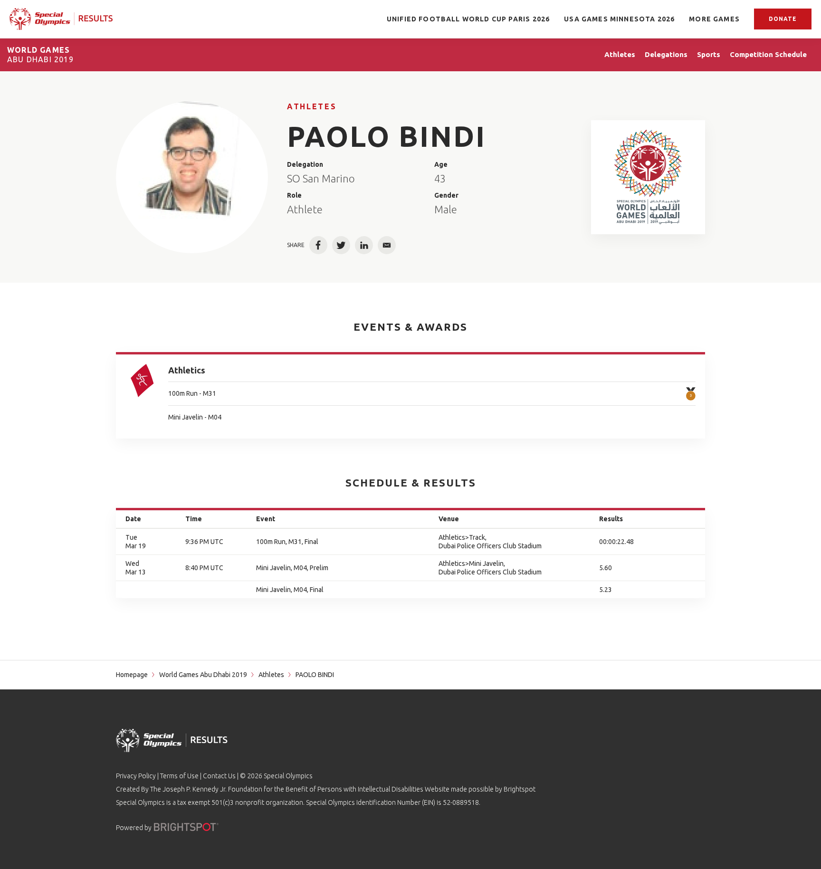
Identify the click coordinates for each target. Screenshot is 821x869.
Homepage (132, 674)
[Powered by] (186, 827)
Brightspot (519, 789)
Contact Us (219, 776)
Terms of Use (179, 776)
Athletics (186, 370)
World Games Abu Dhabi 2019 (203, 674)
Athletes (311, 106)
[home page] (61, 19)
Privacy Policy (136, 776)
